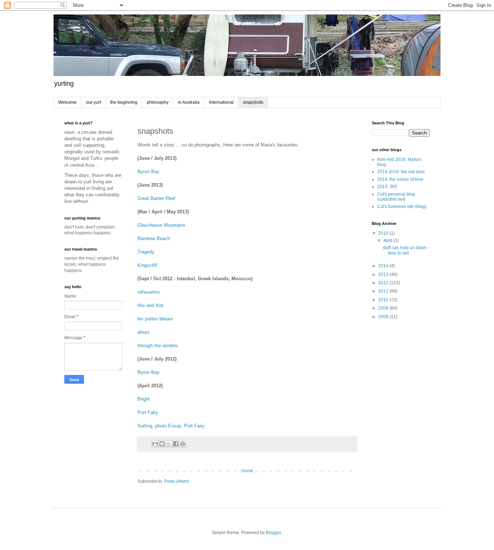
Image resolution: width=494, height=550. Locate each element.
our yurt (93, 102)
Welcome (67, 102)
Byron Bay (148, 171)
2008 (383, 316)
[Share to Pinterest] (182, 443)
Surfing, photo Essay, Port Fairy (171, 426)
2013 (383, 274)
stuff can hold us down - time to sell (406, 250)
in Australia (189, 102)
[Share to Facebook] (175, 443)
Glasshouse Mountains (161, 225)
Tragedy (145, 252)
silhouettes (148, 292)
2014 (383, 265)
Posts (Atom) (176, 481)
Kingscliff (147, 265)
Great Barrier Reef (156, 198)
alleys (143, 332)
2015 (383, 233)
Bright (143, 399)
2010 (383, 299)
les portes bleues (155, 318)
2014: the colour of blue (400, 179)
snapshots (253, 102)
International (221, 102)
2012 (383, 282)
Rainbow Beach (153, 238)
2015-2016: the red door (401, 171)
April (388, 240)
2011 (383, 291)
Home (247, 470)
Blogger (273, 532)
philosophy (158, 102)
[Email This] (155, 443)
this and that (150, 305)
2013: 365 (387, 186)
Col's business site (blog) (401, 206)
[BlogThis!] (162, 443)
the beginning (123, 102)
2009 (383, 308)
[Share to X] (169, 443)
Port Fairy (147, 412)
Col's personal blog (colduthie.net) (396, 197)
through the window (157, 345)
